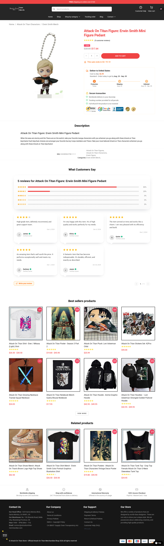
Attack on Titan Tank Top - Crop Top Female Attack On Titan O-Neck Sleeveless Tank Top (136, 469)
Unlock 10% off (5, 535)
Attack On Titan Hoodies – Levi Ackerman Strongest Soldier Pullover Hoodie (136, 398)
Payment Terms (90, 515)
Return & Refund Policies (93, 519)
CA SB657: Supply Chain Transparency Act (62, 525)
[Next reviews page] (148, 284)
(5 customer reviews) (102, 40)
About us (50, 512)
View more (82, 413)
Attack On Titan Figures (95, 150)
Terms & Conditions (54, 515)
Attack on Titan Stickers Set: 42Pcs (136, 343)
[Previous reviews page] (136, 284)
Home (11, 24)
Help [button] (159, 543)
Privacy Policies (52, 519)
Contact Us (88, 522)
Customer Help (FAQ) (92, 525)
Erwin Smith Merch (50, 24)
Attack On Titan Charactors (28, 24)
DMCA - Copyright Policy (56, 522)
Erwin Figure (91, 155)
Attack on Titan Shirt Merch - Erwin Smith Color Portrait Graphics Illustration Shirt (61, 469)
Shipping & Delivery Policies (94, 512)
